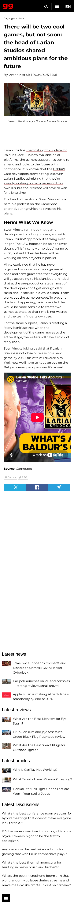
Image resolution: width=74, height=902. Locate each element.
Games (12, 477)
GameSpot (24, 468)
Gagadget (8, 5)
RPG (24, 477)
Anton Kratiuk (19, 75)
